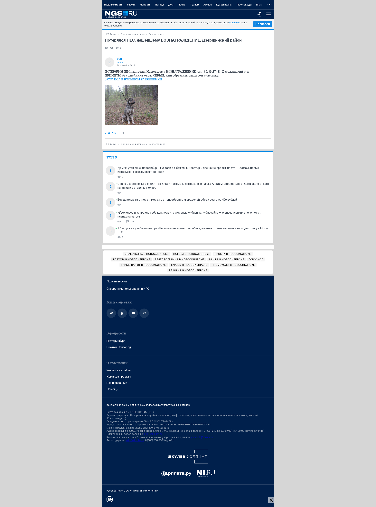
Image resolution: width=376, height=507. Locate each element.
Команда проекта (119, 376)
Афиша (207, 4)
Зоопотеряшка (157, 34)
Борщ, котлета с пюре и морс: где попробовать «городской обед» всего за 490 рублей (177, 199)
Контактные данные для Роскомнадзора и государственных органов (148, 404)
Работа (131, 4)
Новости (145, 4)
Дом (171, 4)
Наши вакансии (117, 383)
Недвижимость (113, 4)
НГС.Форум (111, 34)
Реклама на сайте (119, 370)
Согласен (262, 24)
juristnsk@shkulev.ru (202, 437)
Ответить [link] (110, 133)
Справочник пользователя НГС (128, 288)
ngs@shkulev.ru (153, 433)
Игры (259, 4)
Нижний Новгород (119, 347)
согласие (234, 22)
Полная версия (117, 281)
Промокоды (244, 4)
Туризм (194, 4)
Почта (181, 4)
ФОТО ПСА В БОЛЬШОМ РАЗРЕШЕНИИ (133, 79)
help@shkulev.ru (135, 440)
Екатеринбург (116, 341)
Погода (159, 4)
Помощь (112, 389)
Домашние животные (133, 34)
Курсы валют (224, 4)
